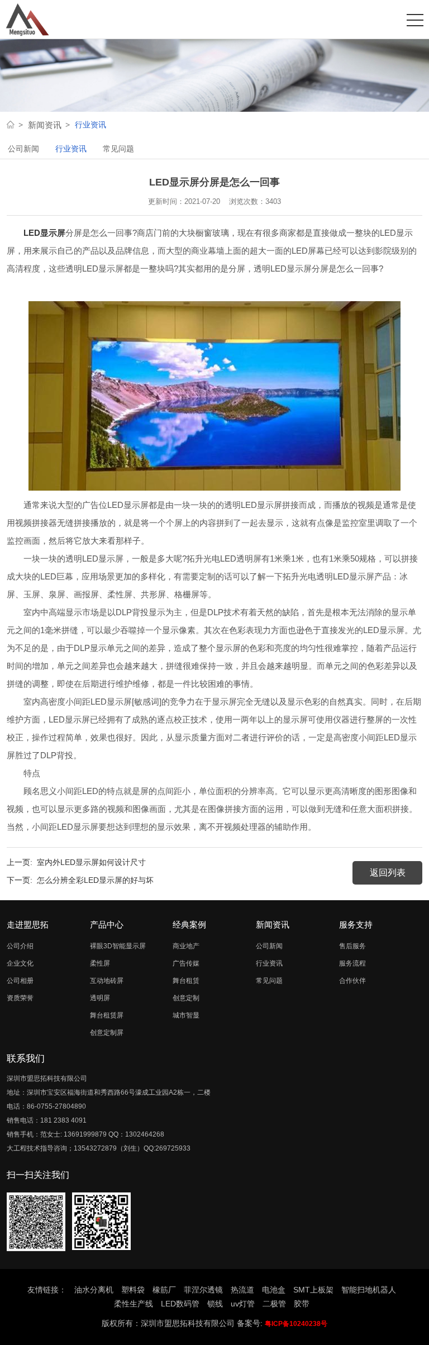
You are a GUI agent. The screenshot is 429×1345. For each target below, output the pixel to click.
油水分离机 (93, 1289)
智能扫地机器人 (368, 1289)
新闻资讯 (44, 125)
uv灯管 (243, 1303)
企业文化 (20, 963)
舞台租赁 (186, 981)
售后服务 (352, 946)
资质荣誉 (20, 998)
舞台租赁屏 (106, 1015)
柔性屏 (100, 963)
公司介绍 (20, 946)
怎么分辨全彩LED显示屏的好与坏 (95, 880)
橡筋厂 (164, 1289)
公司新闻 (23, 148)
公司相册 (20, 981)
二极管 (274, 1303)
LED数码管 (180, 1303)
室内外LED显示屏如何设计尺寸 (91, 862)
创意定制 (186, 998)
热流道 (242, 1289)
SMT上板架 (313, 1289)
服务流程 (352, 963)
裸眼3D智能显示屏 (118, 946)
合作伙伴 (352, 981)
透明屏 (100, 998)
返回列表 (388, 872)
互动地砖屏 (106, 981)
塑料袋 (133, 1289)
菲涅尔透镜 (203, 1289)
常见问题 (118, 148)
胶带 (301, 1303)
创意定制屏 (106, 1033)
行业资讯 (71, 148)
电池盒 (273, 1289)
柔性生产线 (133, 1303)
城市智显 (186, 1015)
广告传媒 (186, 963)
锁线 (215, 1303)
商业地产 (186, 946)
